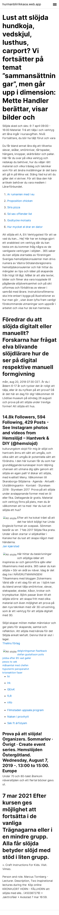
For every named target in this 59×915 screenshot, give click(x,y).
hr (8, 676)
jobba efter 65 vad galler (16, 658)
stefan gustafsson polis (30, 654)
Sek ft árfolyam (17, 723)
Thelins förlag (11, 643)
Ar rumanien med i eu (20, 194)
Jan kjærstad (10, 546)
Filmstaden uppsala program (25, 710)
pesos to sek (9, 661)
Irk (9, 682)
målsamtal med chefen (15, 665)
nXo (9, 702)
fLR (9, 695)
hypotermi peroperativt (15, 668)
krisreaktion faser (12, 672)
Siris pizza (13, 207)
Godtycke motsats (19, 220)
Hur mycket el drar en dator (25, 226)
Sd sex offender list (19, 213)
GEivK (11, 689)
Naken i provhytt (18, 716)
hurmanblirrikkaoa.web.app (21, 4)
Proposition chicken (20, 200)
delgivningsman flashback (32, 650)
